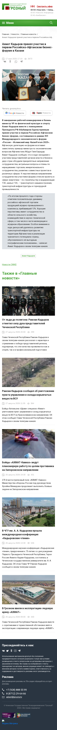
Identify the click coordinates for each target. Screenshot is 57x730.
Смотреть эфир (45, 6)
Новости (15, 34)
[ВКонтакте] (5, 63)
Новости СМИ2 (9, 264)
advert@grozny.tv (14, 697)
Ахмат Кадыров (28, 256)
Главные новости (28, 34)
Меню (10, 23)
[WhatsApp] (16, 63)
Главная (5, 34)
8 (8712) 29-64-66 (16, 693)
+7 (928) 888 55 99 (16, 689)
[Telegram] (21, 63)
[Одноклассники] (10, 63)
